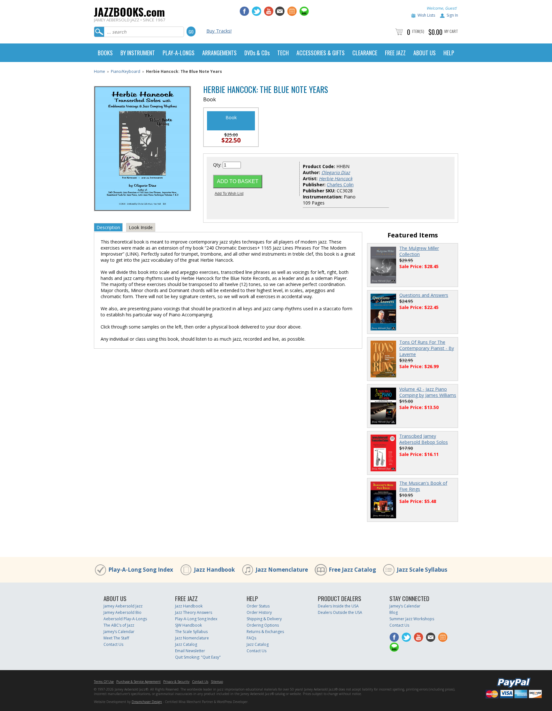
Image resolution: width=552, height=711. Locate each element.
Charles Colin (340, 185)
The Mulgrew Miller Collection (419, 251)
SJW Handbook (188, 625)
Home (99, 71)
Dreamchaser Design (147, 701)
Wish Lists (426, 15)
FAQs (251, 638)
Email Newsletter (190, 650)
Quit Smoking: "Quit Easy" (198, 657)
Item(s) (418, 31)
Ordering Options (263, 625)
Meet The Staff (116, 638)
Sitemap (217, 681)
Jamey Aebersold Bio (122, 612)
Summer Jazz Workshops (411, 619)
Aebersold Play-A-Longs (125, 619)
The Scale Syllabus (191, 631)
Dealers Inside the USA (338, 606)
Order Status (258, 606)
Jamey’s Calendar (118, 631)
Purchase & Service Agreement (138, 681)
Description (108, 227)
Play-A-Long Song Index (140, 569)
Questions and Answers (423, 295)
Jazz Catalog (186, 644)
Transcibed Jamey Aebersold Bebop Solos (423, 439)
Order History (259, 612)
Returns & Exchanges (265, 631)
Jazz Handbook (214, 569)
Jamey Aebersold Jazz (122, 606)
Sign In (452, 15)
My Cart (451, 31)
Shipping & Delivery (264, 619)
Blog (393, 612)
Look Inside (141, 227)
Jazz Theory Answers (193, 612)
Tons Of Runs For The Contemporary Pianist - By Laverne (426, 348)
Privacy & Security (176, 681)
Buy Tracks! (219, 30)
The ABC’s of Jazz (118, 625)
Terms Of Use (104, 681)
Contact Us (113, 644)
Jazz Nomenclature (282, 569)
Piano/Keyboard (125, 71)
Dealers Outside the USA (340, 612)
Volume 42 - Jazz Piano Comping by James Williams (427, 392)
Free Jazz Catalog (352, 569)
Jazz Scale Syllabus (422, 569)
